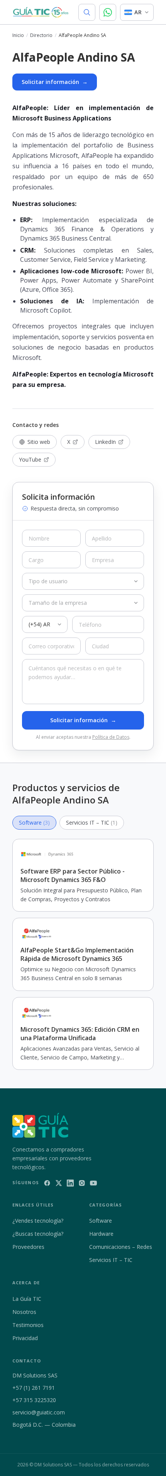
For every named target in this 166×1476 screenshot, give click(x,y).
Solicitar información (55, 81)
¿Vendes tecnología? (37, 1220)
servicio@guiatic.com (38, 1412)
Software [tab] (34, 822)
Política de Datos (110, 737)
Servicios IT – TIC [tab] (91, 822)
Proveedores (28, 1246)
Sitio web (38, 441)
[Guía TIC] (40, 12)
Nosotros (24, 1311)
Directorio (41, 35)
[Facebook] (47, 1183)
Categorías (105, 1205)
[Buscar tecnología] (86, 12)
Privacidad (25, 1338)
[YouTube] (93, 1183)
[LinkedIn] (70, 1183)
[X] (58, 1183)
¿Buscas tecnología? (37, 1233)
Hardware (101, 1233)
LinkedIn (105, 441)
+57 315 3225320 (34, 1400)
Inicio (18, 35)
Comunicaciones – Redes (120, 1246)
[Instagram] (81, 1183)
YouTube (30, 459)
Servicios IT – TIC (110, 1259)
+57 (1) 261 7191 (33, 1387)
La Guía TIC (26, 1298)
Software (100, 1220)
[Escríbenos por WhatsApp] (107, 12)
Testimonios (28, 1325)
